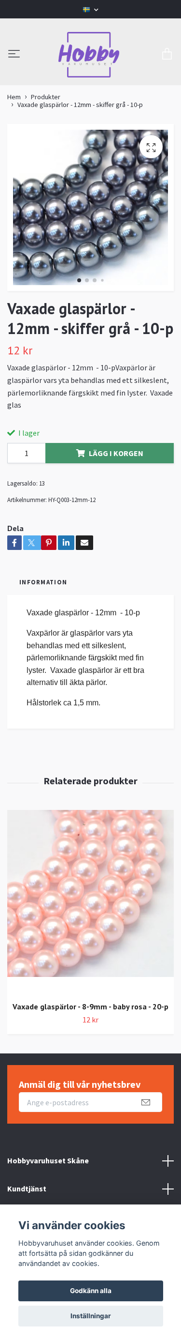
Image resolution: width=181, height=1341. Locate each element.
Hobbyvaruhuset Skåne (48, 1160)
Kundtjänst (26, 1188)
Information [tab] (43, 582)
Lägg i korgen (116, 453)
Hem (14, 96)
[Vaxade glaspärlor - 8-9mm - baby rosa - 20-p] (90, 902)
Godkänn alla (90, 1291)
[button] (79, 280)
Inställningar (90, 1316)
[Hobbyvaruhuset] (88, 54)
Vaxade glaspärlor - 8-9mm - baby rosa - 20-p (90, 1006)
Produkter (45, 96)
